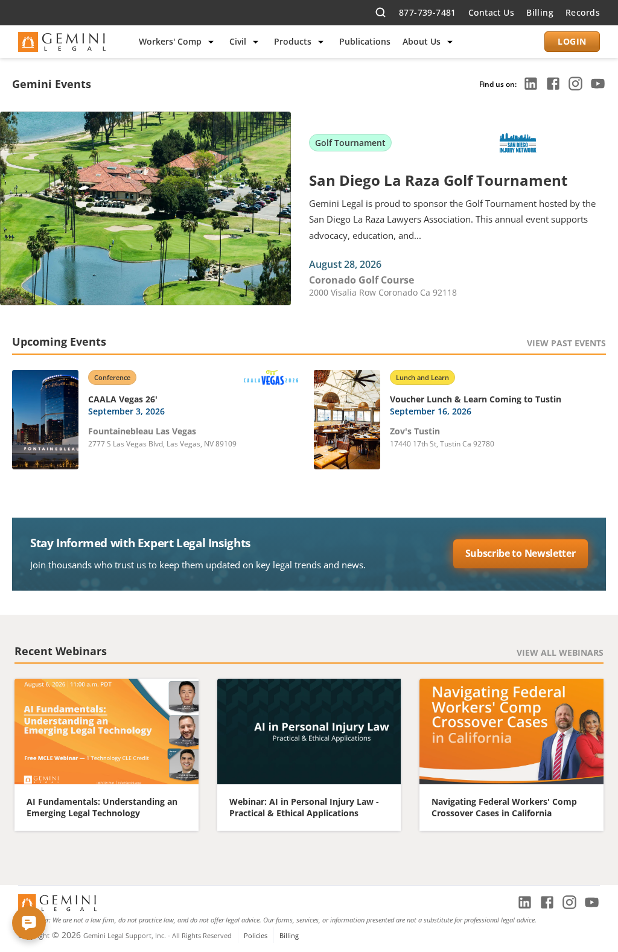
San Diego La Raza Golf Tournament (438, 180)
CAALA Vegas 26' (123, 399)
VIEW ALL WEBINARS (560, 652)
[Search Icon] (381, 13)
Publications (364, 41)
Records (582, 12)
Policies (255, 935)
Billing (539, 12)
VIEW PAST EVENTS (566, 343)
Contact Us (491, 12)
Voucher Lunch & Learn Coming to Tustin (475, 399)
